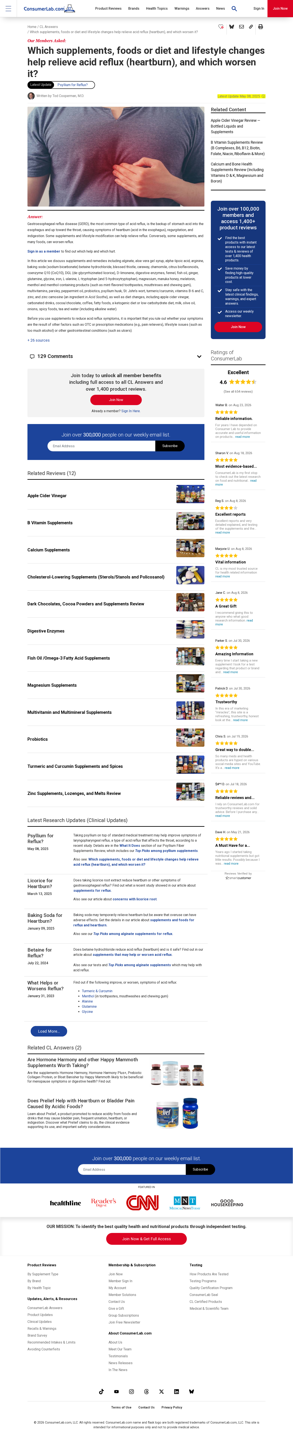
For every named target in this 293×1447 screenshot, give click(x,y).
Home (31, 27)
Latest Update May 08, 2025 (241, 96)
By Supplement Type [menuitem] (42, 1274)
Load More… (49, 1031)
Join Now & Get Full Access (146, 1239)
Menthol (88, 996)
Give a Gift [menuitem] (116, 1309)
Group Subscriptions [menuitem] (124, 1315)
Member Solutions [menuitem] (122, 1295)
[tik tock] (101, 1391)
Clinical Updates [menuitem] (39, 1322)
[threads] (146, 1391)
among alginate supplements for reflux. (133, 934)
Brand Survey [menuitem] (37, 1335)
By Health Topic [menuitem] (39, 1288)
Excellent (238, 372)
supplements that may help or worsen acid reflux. (132, 955)
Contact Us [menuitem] (117, 1302)
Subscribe (170, 446)
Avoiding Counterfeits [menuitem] (43, 1349)
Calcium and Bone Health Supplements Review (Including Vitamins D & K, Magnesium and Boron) (237, 172)
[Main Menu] (8, 8)
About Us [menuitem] (115, 1342)
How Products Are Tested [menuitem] (209, 1274)
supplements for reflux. (92, 891)
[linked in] (176, 1391)
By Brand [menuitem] (34, 1281)
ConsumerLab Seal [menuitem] (204, 1295)
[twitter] (161, 1391)
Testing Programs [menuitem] (203, 1281)
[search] (234, 8)
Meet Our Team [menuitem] (120, 1349)
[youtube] (116, 1391)
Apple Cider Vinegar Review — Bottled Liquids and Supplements (235, 126)
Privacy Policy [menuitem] (172, 1407)
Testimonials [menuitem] (118, 1356)
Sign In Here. (130, 411)
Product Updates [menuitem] (40, 1315)
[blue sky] (191, 1391)
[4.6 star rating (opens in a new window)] (243, 381)
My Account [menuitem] (117, 1288)
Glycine (87, 1012)
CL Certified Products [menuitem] (206, 1302)
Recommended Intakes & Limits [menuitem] (51, 1342)
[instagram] (131, 1391)
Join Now (280, 8)
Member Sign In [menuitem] (120, 1281)
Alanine (87, 1001)
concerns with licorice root (135, 899)
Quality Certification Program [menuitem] (211, 1288)
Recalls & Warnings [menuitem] (41, 1329)
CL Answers (49, 27)
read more (242, 437)
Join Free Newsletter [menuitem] (124, 1322)
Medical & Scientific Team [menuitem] (209, 1309)
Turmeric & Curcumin (97, 991)
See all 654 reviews (238, 391)
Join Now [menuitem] (116, 1274)
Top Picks (116, 965)
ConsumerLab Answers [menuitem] (44, 1308)
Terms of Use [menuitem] (121, 1407)
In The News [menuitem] (118, 1370)
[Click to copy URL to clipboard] (250, 29)
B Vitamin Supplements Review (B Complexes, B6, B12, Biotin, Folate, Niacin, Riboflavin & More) (238, 148)
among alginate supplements (147, 965)
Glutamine (89, 1006)
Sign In (259, 8)
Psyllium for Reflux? (72, 85)
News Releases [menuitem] (121, 1363)
